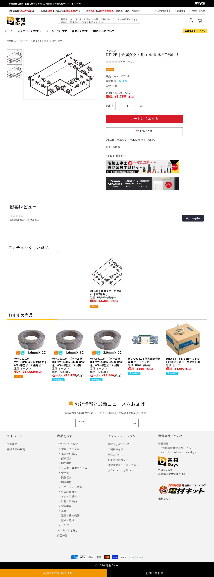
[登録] (134, 423)
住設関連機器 (69, 491)
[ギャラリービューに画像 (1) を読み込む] (14, 56)
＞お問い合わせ (197, 11)
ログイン (201, 31)
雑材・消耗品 (69, 501)
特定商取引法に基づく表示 (123, 465)
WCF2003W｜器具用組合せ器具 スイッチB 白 (144, 360)
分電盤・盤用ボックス (74, 468)
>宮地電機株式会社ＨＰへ (174, 448)
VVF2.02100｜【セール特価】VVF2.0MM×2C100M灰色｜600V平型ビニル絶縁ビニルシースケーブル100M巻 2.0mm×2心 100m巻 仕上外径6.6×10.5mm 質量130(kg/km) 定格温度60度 (106, 362)
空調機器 (66, 506)
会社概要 (163, 443)
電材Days (12, 41)
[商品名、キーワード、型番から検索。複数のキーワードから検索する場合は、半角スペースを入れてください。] (136, 20)
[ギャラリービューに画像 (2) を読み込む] (14, 71)
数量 (108, 105)
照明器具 (66, 477)
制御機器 (66, 482)
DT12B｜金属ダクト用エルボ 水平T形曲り (43, 41)
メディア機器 (69, 496)
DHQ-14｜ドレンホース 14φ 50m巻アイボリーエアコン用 (183, 360)
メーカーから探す (67, 530)
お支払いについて (118, 460)
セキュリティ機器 (71, 487)
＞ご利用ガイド (163, 11)
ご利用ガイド (115, 449)
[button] (120, 62)
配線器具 (66, 458)
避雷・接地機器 (70, 515)
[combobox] (99, 20)
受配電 (65, 472)
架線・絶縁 (67, 520)
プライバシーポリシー (121, 470)
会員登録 (189, 31)
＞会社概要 (180, 11)
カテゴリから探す (67, 444)
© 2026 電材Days (107, 565)
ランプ (65, 525)
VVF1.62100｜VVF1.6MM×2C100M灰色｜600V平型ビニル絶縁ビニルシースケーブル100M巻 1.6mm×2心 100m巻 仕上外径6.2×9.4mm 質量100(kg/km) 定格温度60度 (30, 362)
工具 (63, 511)
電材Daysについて (119, 444)
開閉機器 (66, 463)
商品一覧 (62, 535)
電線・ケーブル (70, 449)
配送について (115, 454)
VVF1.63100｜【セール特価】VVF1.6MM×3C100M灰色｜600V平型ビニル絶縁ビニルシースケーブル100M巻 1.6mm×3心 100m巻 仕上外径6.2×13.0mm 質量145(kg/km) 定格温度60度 (68, 362)
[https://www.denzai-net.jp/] (182, 489)
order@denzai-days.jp (186, 452)
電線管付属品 (69, 453)
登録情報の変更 (16, 449)
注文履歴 (12, 444)
